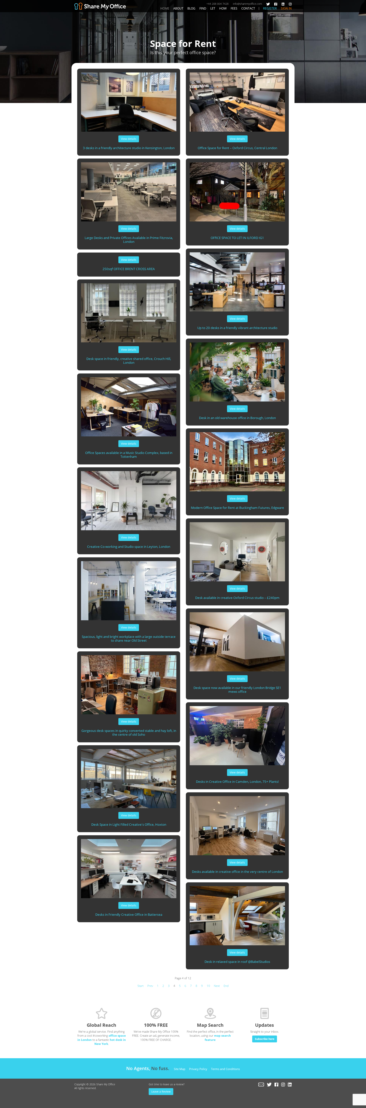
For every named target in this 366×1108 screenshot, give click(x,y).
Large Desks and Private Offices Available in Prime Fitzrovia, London (129, 240)
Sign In (286, 8)
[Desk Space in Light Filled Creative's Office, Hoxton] (128, 776)
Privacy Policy (198, 1069)
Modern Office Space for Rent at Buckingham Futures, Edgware (237, 507)
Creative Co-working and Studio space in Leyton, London (128, 546)
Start (140, 986)
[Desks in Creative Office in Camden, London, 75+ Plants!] (237, 733)
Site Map (179, 1069)
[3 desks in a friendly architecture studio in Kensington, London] (128, 100)
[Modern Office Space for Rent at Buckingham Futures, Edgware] (237, 459)
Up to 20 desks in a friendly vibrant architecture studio (237, 328)
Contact (248, 8)
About (178, 8)
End (226, 986)
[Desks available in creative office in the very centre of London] (237, 823)
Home (164, 8)
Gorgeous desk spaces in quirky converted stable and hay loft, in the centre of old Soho (128, 732)
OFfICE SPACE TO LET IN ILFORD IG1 (237, 238)
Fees (234, 8)
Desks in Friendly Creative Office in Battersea (128, 914)
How (223, 8)
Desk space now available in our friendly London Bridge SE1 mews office (237, 690)
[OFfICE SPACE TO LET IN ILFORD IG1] (237, 190)
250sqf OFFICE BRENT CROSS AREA (129, 269)
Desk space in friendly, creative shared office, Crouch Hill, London (128, 360)
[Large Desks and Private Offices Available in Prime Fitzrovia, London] (128, 190)
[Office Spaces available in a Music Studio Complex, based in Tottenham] (128, 404)
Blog (191, 8)
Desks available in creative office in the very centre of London (237, 871)
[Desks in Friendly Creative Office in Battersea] (128, 866)
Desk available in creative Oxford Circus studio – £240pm (237, 597)
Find (202, 8)
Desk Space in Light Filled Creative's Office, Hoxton (128, 824)
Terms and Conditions (225, 1069)
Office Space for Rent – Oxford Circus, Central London (237, 148)
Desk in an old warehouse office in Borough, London (237, 418)
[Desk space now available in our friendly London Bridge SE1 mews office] (237, 639)
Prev (150, 986)
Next (217, 986)
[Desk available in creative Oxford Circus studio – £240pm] (237, 549)
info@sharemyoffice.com (247, 4)
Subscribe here (264, 1039)
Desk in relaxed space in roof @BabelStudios (237, 961)
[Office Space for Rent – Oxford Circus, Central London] (237, 100)
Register (270, 8)
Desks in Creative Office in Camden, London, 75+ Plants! (237, 781)
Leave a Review (161, 1091)
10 (208, 986)
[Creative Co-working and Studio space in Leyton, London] (128, 498)
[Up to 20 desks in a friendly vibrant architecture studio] (237, 280)
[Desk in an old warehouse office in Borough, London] (237, 370)
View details (128, 139)
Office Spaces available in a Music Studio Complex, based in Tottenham (128, 455)
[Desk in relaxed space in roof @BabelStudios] (237, 913)
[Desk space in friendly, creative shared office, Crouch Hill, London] (128, 310)
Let (212, 8)
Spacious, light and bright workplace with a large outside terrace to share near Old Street (129, 638)
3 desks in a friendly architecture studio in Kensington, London (129, 148)
